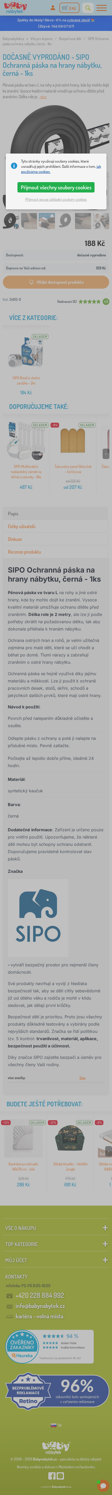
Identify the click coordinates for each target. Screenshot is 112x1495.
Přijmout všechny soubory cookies (56, 187)
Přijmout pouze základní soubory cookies (56, 199)
